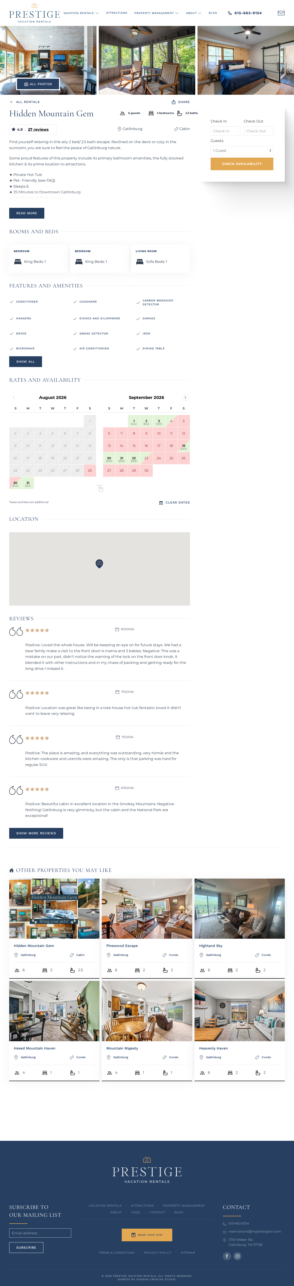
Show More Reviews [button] (36, 833)
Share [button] (184, 102)
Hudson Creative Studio (155, 1279)
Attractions (116, 12)
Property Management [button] (154, 13)
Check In (219, 121)
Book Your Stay (150, 1234)
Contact (157, 1212)
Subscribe (26, 1247)
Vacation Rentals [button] (78, 13)
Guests (217, 141)
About (116, 1212)
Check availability (242, 164)
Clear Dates (178, 502)
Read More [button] (26, 213)
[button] (281, 12)
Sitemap (188, 1252)
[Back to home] (34, 12)
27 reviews (38, 129)
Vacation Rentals (105, 1205)
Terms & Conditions (117, 1252)
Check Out (253, 121)
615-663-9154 (248, 13)
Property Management (184, 1205)
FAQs (135, 1212)
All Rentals (28, 102)
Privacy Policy (158, 1252)
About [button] (191, 13)
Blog (213, 12)
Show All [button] (25, 361)
